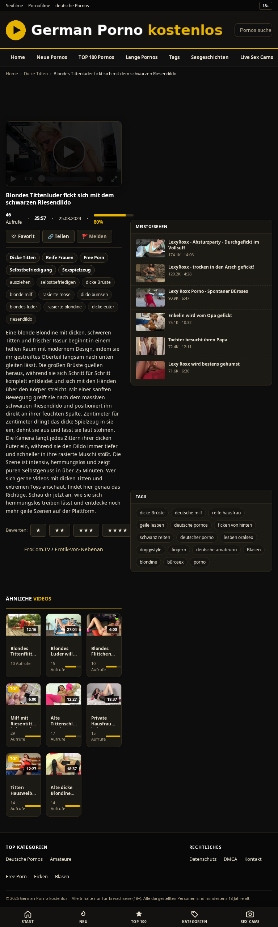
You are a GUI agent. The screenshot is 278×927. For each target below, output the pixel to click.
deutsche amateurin (216, 550)
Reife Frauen (59, 257)
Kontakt (253, 859)
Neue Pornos (52, 57)
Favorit (23, 236)
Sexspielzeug (76, 270)
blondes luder (23, 307)
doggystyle (150, 550)
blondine (148, 562)
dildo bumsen (94, 294)
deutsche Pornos (72, 6)
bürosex (175, 562)
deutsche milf (188, 513)
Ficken (41, 876)
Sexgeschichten (210, 57)
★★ (60, 530)
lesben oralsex (238, 537)
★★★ (86, 530)
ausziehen (20, 282)
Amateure (60, 859)
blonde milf (21, 294)
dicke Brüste (98, 282)
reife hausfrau (226, 513)
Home (18, 57)
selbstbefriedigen (58, 282)
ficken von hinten (235, 525)
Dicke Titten (36, 74)
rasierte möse (56, 294)
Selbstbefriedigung (31, 270)
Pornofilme (39, 6)
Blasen (254, 550)
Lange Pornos (141, 57)
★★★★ (118, 530)
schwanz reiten (155, 537)
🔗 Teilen (58, 236)
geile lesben (152, 525)
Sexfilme (14, 6)
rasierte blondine (64, 307)
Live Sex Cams (256, 57)
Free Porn (94, 257)
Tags (174, 57)
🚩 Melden (94, 236)
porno (200, 562)
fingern (179, 550)
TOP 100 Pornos (96, 57)
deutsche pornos (191, 525)
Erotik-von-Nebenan (79, 549)
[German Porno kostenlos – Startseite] (116, 30)
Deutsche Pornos (24, 859)
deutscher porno (197, 537)
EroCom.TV (37, 549)
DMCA (230, 859)
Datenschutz (202, 859)
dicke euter (103, 307)
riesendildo (21, 319)
